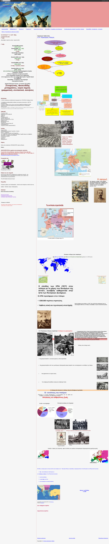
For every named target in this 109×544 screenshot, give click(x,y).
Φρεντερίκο (23, 76)
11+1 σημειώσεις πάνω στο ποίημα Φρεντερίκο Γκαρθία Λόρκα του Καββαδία (16, 134)
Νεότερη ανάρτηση (41, 538)
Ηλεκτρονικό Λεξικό (5, 194)
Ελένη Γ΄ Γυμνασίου (5, 132)
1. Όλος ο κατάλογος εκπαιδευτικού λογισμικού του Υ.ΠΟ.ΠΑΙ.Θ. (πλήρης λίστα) (17, 100)
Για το (8, 75)
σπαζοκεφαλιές (4, 124)
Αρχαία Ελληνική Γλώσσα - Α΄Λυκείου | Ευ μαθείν (17, 83)
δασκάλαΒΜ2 (14, 48)
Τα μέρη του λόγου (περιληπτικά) (7, 125)
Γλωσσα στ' (3, 113)
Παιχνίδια (3, 122)
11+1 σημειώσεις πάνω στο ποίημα (10, 76)
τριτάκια (21, 45)
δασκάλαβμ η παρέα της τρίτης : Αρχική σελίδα (10, 40)
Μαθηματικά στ (4, 121)
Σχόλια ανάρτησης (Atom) (48, 541)
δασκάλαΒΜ (15, 45)
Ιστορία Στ (42, 502)
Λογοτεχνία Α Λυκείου (38, 29)
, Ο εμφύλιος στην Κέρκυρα (20, 79)
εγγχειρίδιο (12, 75)
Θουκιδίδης (10, 79)
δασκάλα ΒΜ (14, 68)
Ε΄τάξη (22, 62)
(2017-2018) (18, 54)
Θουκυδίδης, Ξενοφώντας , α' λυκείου (94, 29)
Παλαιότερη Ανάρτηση (103, 538)
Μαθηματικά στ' (13, 29)
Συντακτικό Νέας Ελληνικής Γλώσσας (8, 196)
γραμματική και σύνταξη (5, 114)
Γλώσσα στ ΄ (29, 29)
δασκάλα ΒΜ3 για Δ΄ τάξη (17, 57)
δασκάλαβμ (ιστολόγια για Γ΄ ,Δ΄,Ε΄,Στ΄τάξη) (15, 4)
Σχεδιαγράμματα (23, 71)
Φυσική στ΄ (21, 29)
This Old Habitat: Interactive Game (8, 178)
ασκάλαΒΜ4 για (16, 62)
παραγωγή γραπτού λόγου (6, 123)
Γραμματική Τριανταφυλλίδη (6, 195)
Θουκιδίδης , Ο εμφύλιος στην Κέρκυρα (53, 29)
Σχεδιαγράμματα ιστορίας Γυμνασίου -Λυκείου (74, 29)
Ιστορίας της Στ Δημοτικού (22, 75)
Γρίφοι (2, 115)
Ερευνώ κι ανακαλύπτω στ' (6, 119)
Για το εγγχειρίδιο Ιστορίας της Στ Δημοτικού (9, 133)
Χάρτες (2, 147)
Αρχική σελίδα (5, 29)
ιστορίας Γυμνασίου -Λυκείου (22, 71)
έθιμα (2, 116)
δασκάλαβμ (15, 52)
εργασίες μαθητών (4, 118)
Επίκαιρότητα (3, 117)
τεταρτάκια (20, 52)
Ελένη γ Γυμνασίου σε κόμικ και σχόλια (10, 31)
